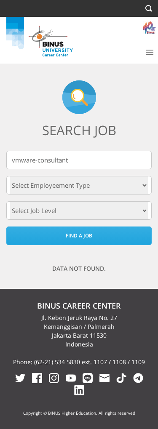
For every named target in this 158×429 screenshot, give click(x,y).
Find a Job (79, 235)
